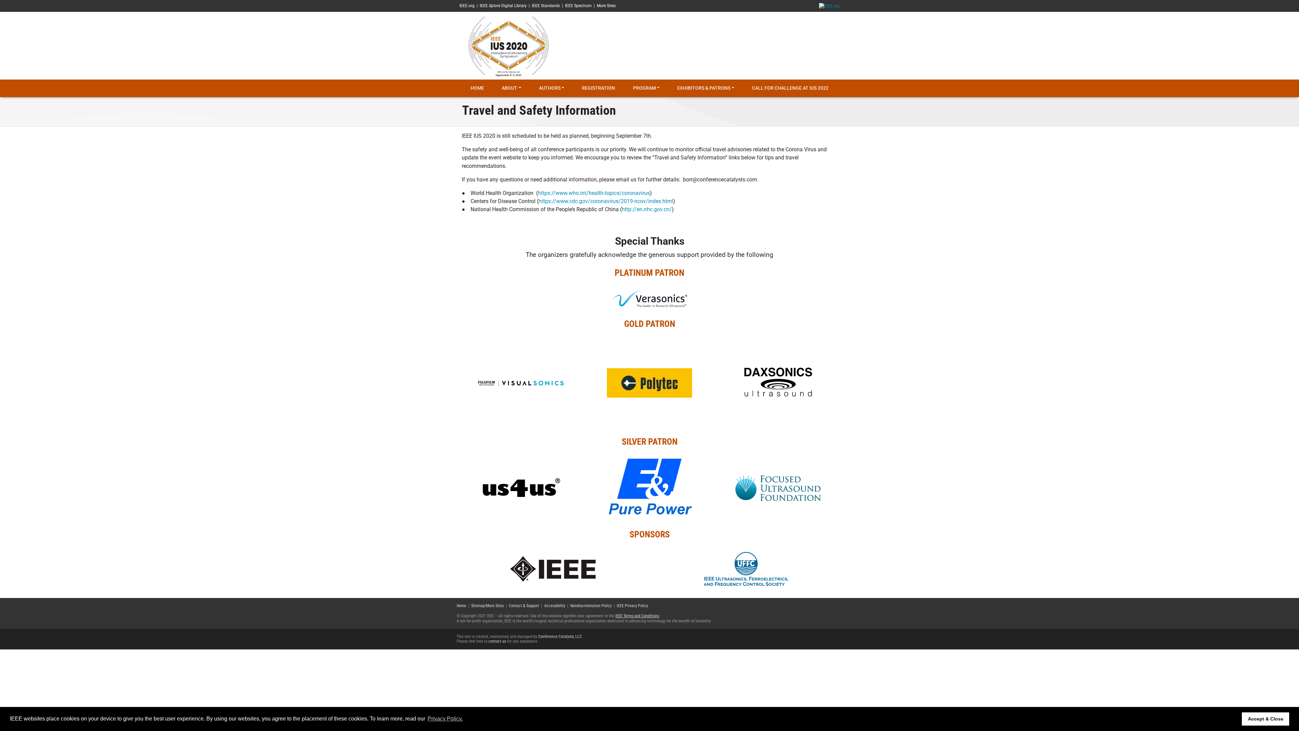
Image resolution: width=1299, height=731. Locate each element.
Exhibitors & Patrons (703, 88)
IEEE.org (467, 5)
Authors (550, 88)
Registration (598, 88)
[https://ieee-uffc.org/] (746, 569)
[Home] (508, 45)
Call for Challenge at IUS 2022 (790, 88)
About (509, 88)
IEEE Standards (546, 5)
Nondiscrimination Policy (591, 605)
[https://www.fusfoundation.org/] (778, 488)
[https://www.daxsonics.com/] (778, 383)
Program (644, 88)
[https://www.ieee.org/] (553, 569)
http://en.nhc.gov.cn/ (647, 209)
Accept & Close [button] (1265, 719)
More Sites (606, 5)
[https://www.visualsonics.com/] (521, 383)
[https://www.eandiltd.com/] (649, 488)
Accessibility (554, 605)
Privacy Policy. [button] (445, 719)
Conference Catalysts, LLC (560, 636)
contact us (497, 641)
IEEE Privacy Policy (632, 605)
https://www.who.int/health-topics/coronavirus (594, 193)
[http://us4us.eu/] (521, 488)
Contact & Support (524, 605)
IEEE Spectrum (578, 5)
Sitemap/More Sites (487, 605)
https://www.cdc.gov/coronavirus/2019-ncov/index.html (606, 201)
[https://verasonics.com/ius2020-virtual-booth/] (649, 298)
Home (477, 88)
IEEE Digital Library (503, 5)
